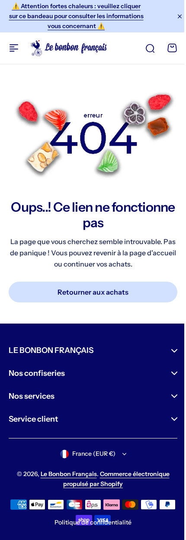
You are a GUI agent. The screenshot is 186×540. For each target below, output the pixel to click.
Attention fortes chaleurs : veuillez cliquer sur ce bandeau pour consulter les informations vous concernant (76, 16)
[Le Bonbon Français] (68, 48)
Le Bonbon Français (65, 474)
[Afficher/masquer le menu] (13, 47)
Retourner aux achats (93, 292)
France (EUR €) (90, 453)
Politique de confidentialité (89, 522)
